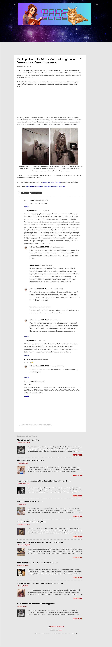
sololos (60, 630)
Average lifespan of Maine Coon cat (30, 501)
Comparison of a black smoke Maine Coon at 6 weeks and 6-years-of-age (43, 481)
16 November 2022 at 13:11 (41, 200)
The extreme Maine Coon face (28, 440)
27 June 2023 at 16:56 (39, 340)
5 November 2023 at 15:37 (41, 359)
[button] (81, 59)
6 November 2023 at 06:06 (57, 366)
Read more (77, 455)
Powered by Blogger (57, 626)
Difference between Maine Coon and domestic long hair (37, 563)
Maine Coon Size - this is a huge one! (30, 460)
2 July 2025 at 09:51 (39, 381)
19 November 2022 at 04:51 (41, 210)
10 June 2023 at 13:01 (55, 320)
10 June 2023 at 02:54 (45, 307)
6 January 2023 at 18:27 (46, 265)
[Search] (97, 4)
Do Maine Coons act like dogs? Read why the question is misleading (45, 186)
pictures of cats (35, 193)
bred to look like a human (51, 182)
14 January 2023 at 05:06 (56, 289)
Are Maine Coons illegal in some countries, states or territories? (40, 542)
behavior (25, 193)
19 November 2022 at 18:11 (56, 247)
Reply (26, 207)
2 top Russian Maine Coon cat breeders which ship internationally (40, 583)
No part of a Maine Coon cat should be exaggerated (36, 604)
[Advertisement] (92, 55)
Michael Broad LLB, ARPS (39, 247)
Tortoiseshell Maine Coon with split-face (32, 522)
